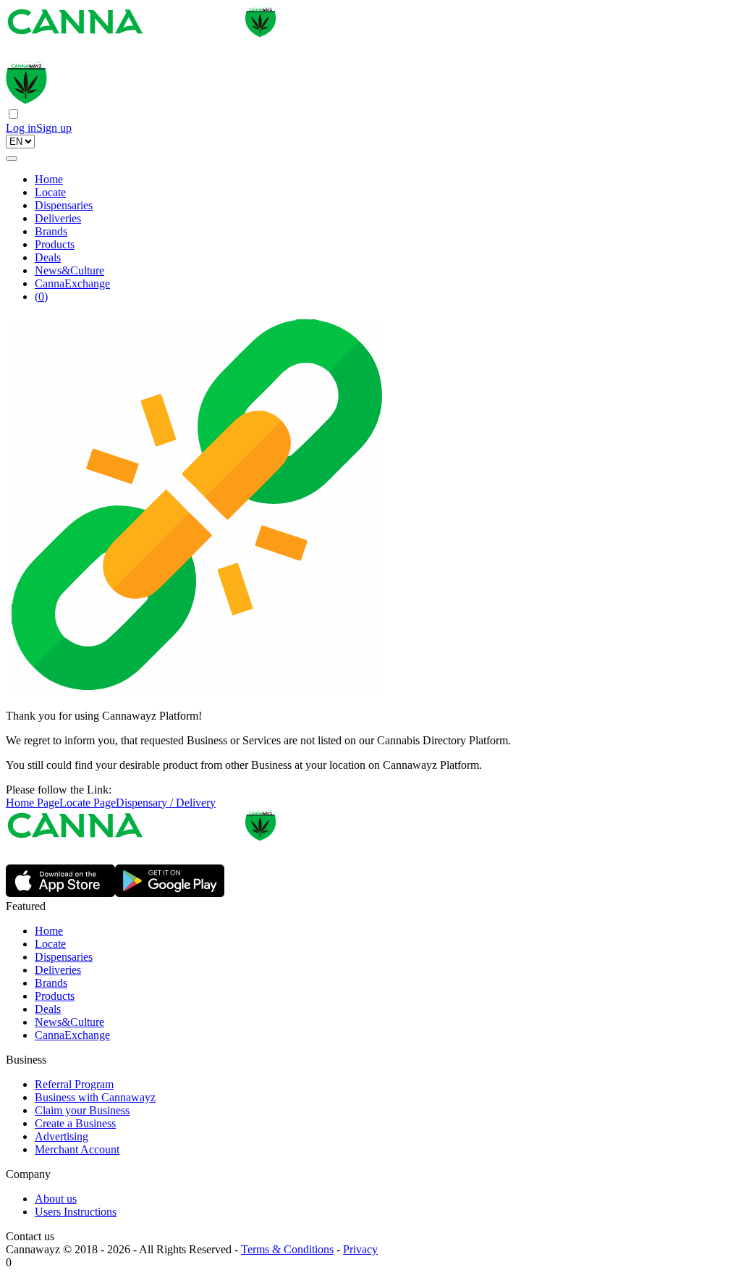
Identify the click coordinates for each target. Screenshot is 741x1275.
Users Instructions (76, 1211)
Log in (21, 128)
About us (56, 1198)
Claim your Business (82, 1110)
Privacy (360, 1249)
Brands (51, 231)
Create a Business (75, 1123)
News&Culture (69, 270)
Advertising (61, 1136)
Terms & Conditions (287, 1249)
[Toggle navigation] (11, 158)
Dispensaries (64, 205)
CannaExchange (72, 283)
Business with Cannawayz (95, 1097)
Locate (50, 192)
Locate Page (87, 802)
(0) (41, 296)
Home (49, 179)
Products (55, 244)
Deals (48, 257)
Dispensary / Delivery (166, 802)
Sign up (54, 128)
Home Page (32, 802)
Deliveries (58, 218)
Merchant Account (77, 1149)
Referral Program (74, 1084)
